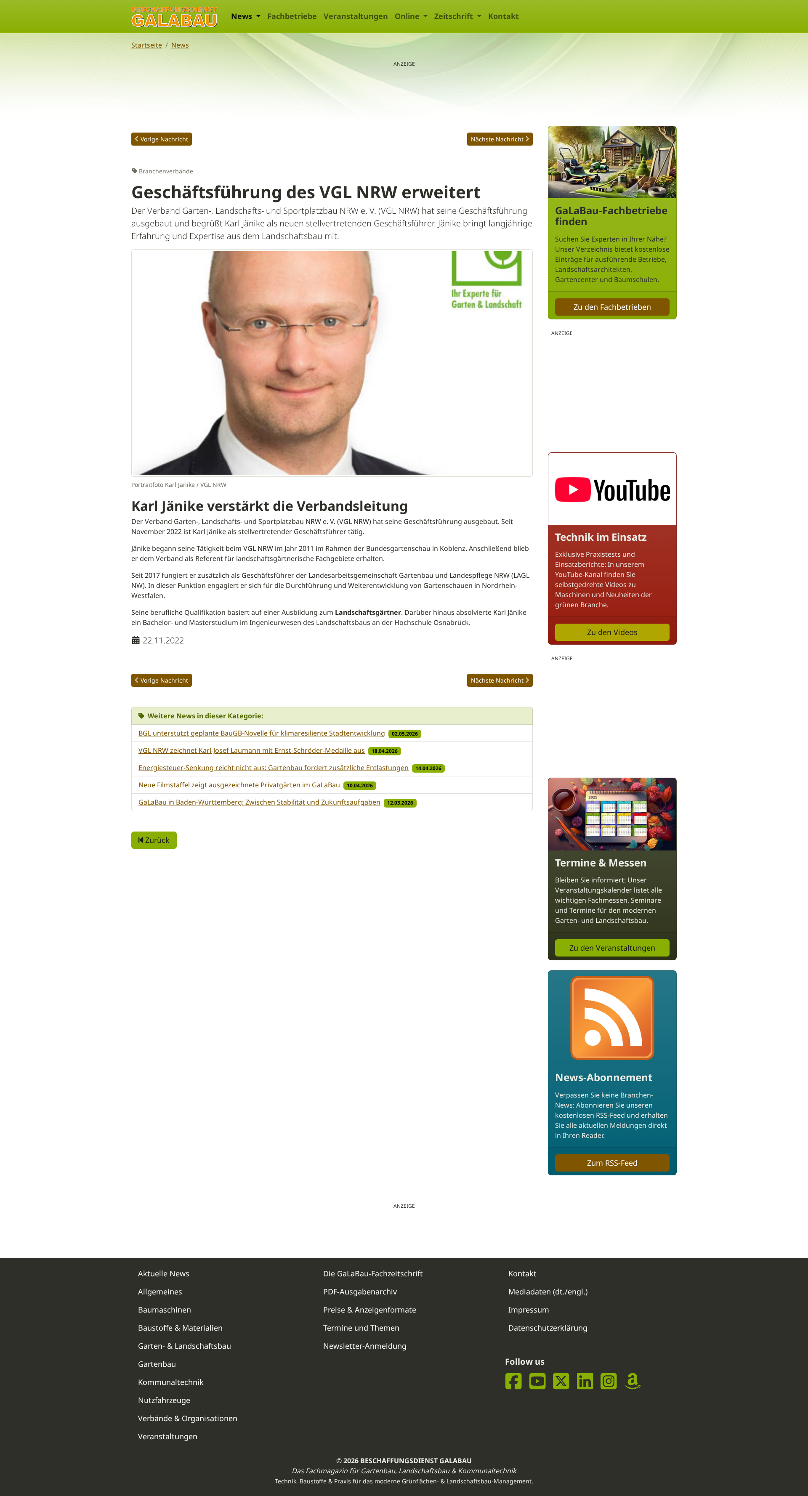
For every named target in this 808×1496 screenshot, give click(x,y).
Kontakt (503, 16)
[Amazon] (633, 1381)
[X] (561, 1381)
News (180, 45)
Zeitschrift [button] (454, 16)
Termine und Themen (361, 1328)
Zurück (156, 840)
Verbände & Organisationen (187, 1418)
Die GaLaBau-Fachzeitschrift (373, 1273)
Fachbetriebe (292, 16)
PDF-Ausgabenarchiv (360, 1291)
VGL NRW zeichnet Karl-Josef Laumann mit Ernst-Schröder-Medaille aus (251, 750)
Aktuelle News (163, 1273)
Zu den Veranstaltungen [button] (612, 948)
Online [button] (408, 16)
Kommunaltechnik (171, 1382)
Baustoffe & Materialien (180, 1328)
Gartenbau (157, 1364)
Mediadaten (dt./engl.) (547, 1291)
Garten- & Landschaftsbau (184, 1346)
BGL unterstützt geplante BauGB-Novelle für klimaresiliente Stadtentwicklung (261, 733)
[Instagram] (609, 1381)
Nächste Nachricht (497, 139)
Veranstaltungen (356, 16)
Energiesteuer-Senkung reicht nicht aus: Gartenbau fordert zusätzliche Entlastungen (273, 767)
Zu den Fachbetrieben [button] (612, 307)
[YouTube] (538, 1381)
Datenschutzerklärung (547, 1328)
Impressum (528, 1310)
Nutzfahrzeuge (164, 1400)
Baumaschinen (164, 1310)
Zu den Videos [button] (612, 632)
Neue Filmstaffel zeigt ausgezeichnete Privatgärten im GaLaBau (239, 784)
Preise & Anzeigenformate (369, 1310)
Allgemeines (160, 1291)
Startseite (146, 45)
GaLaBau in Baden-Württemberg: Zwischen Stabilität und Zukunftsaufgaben (259, 802)
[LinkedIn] (585, 1381)
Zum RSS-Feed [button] (612, 1163)
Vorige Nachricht (164, 139)
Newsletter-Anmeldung (365, 1346)
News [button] (242, 16)
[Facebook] (514, 1381)
